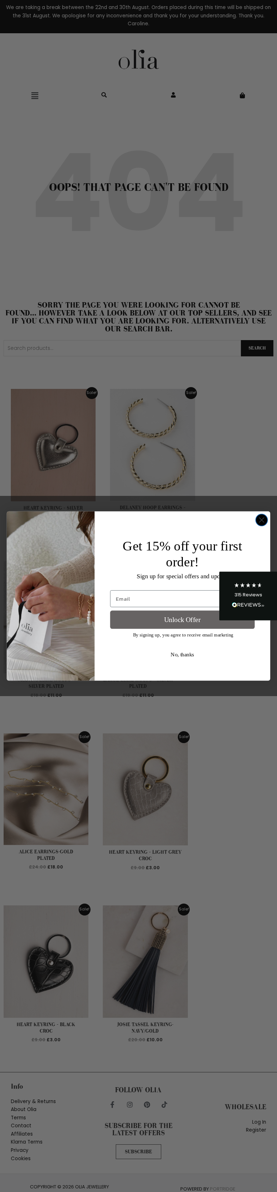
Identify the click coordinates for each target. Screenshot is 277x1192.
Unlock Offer (182, 619)
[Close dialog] (262, 520)
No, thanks (182, 654)
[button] (248, 596)
